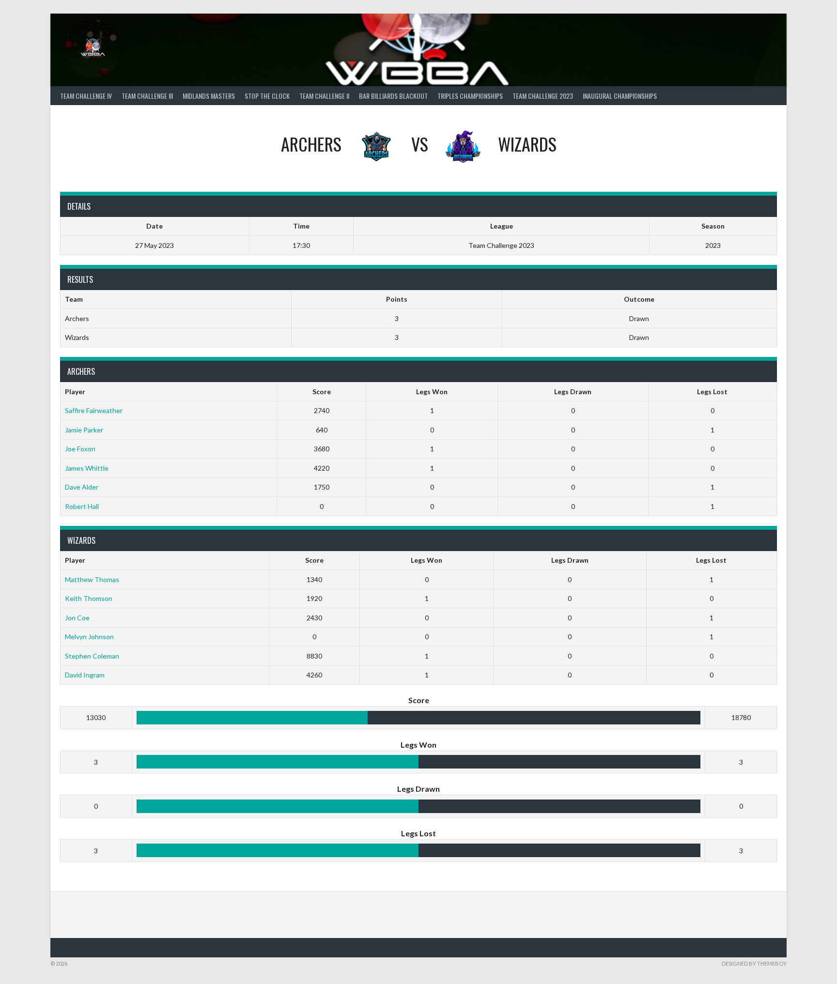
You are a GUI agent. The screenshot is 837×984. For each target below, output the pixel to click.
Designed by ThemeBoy (754, 963)
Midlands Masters (209, 96)
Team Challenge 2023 (542, 96)
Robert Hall (82, 506)
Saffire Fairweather (94, 410)
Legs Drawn (572, 391)
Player (75, 391)
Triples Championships (470, 96)
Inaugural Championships (620, 96)
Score (321, 391)
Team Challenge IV (86, 96)
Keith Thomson (88, 598)
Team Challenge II (324, 96)
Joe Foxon (80, 449)
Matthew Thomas (92, 579)
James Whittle (86, 468)
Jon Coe (77, 618)
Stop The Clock (267, 96)
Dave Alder (81, 487)
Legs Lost (712, 391)
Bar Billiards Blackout (393, 96)
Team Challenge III (147, 96)
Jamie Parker (84, 430)
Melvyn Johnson (89, 636)
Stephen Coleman (92, 656)
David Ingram (85, 675)
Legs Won (432, 391)
